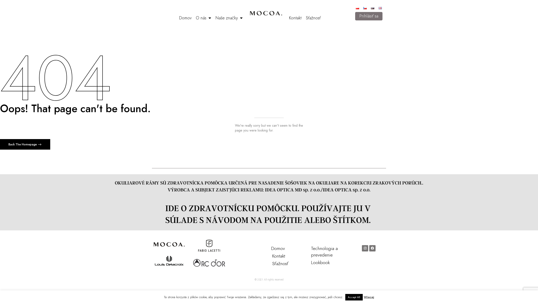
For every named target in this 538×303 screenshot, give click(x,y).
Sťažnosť (313, 18)
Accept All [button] (354, 297)
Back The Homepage (23, 144)
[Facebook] (372, 248)
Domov (185, 18)
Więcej (369, 297)
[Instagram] (365, 248)
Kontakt (295, 18)
